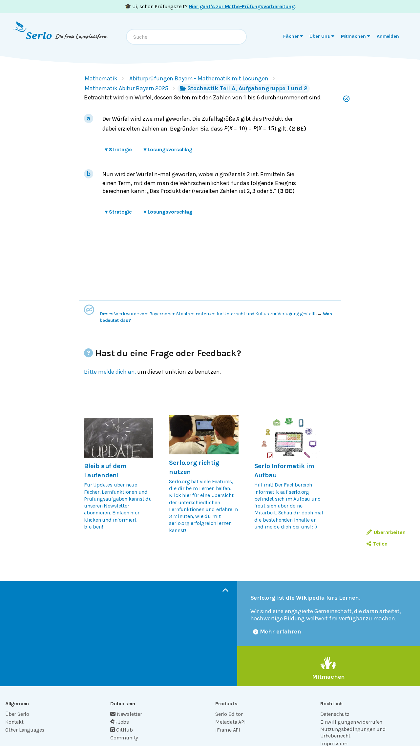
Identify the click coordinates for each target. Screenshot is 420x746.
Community (124, 738)
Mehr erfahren (281, 631)
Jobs (123, 722)
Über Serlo (17, 714)
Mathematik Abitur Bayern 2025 (126, 88)
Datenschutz (334, 714)
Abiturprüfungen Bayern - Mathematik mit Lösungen (198, 78)
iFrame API (227, 730)
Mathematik (101, 78)
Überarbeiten (390, 532)
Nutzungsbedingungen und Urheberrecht (353, 732)
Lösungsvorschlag (168, 149)
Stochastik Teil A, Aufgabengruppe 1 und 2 (247, 88)
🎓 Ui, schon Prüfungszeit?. (210, 6)
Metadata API (230, 722)
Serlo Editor (229, 714)
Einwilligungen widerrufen (351, 722)
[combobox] (186, 37)
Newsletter (129, 714)
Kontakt (14, 722)
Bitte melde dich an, (110, 371)
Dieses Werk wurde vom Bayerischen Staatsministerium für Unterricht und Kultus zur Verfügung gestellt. (208, 314)
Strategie (118, 149)
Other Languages (24, 730)
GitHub (124, 730)
